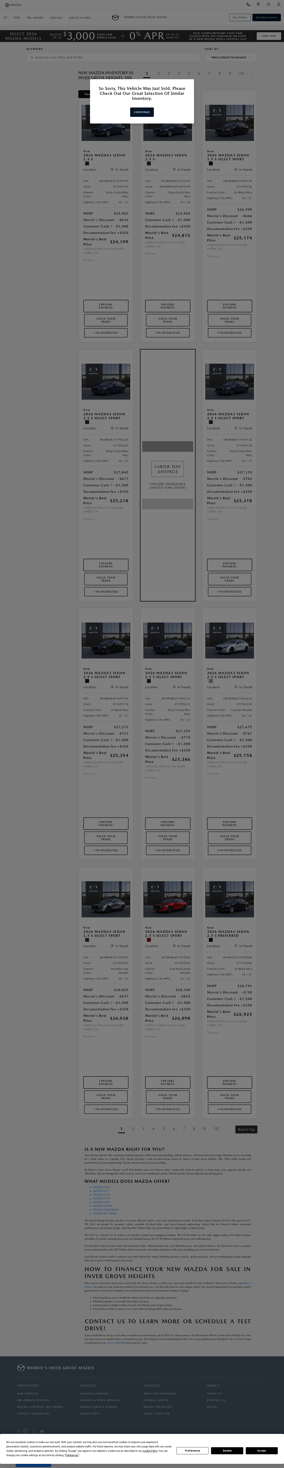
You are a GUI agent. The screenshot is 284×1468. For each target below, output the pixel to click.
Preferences (192, 1450)
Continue (142, 112)
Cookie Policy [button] (150, 1450)
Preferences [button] (71, 1455)
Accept (261, 1450)
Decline (227, 1450)
